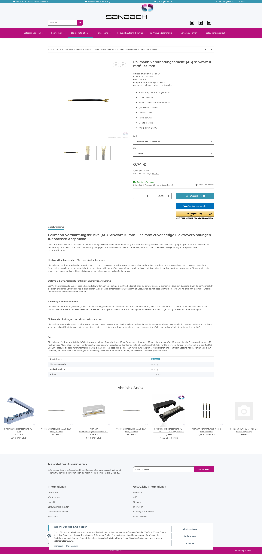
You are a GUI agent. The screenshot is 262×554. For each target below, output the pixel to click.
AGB (135, 497)
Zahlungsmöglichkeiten (58, 506)
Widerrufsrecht (140, 516)
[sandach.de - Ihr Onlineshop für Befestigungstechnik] (130, 11)
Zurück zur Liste (56, 49)
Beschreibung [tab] (56, 227)
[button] (192, 23)
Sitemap (137, 502)
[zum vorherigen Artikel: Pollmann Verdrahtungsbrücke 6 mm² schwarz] (206, 49)
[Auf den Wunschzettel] (123, 65)
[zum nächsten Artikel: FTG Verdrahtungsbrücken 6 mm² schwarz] (211, 49)
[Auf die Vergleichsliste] (116, 65)
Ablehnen (189, 543)
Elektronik (155, 359)
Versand (155, 173)
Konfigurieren (190, 536)
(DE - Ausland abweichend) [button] (163, 185)
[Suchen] (80, 23)
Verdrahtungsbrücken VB (154, 82)
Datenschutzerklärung (95, 470)
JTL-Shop (248, 550)
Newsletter (53, 516)
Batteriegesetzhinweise (143, 511)
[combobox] (173, 142)
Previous (7, 418)
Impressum (58, 546)
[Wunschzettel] (200, 23)
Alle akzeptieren (189, 529)
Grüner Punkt (54, 492)
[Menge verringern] (136, 196)
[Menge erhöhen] (168, 196)
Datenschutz (72, 546)
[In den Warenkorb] (50, 58)
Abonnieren (203, 469)
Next (255, 418)
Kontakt (51, 502)
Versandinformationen (58, 511)
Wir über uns (54, 497)
